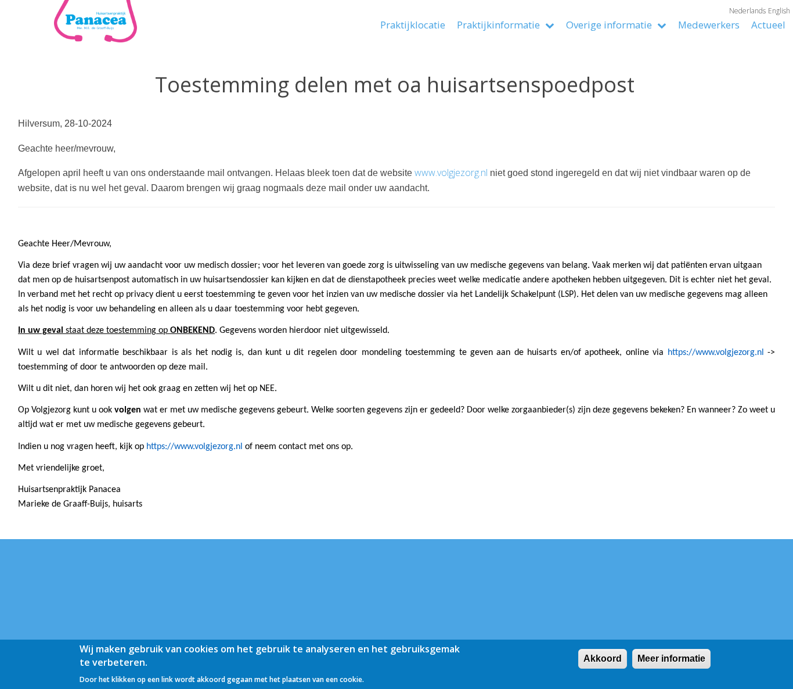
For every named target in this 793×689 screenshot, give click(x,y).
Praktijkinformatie (499, 24)
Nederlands (747, 11)
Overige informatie (610, 24)
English (779, 11)
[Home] (69, 30)
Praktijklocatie (412, 24)
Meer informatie (671, 658)
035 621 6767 (99, 634)
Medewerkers (709, 24)
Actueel (768, 24)
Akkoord (602, 658)
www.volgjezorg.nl (451, 172)
